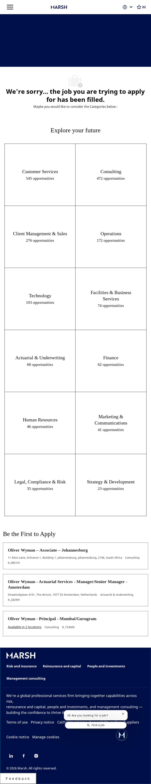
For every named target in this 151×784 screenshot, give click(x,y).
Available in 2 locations (24, 627)
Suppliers (131, 722)
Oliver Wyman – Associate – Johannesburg (48, 550)
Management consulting (25, 678)
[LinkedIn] (11, 756)
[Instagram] (36, 756)
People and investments (106, 666)
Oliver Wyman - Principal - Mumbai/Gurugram (52, 618)
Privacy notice (42, 722)
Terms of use (17, 722)
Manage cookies (45, 737)
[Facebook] (23, 756)
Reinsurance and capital (62, 666)
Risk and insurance (21, 666)
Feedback (18, 778)
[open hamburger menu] (10, 7)
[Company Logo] (70, 6)
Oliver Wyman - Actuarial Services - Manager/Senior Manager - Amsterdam (67, 584)
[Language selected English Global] (128, 7)
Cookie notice (17, 737)
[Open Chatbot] (122, 735)
